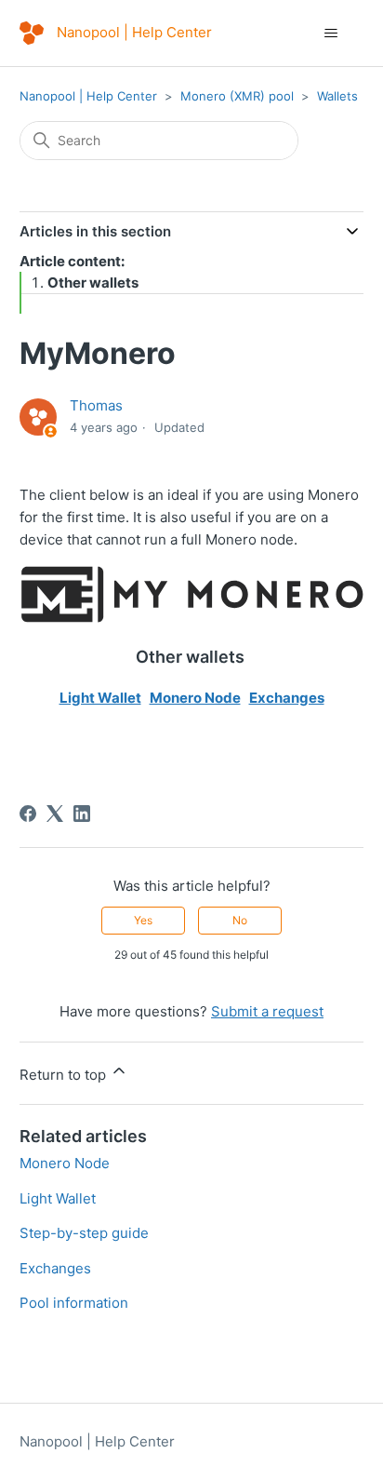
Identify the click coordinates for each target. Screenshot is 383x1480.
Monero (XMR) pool (237, 95)
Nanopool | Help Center (88, 95)
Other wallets (93, 282)
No (239, 920)
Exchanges (286, 697)
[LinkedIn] (81, 813)
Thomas (96, 405)
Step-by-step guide (84, 1233)
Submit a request (267, 1011)
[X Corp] (54, 813)
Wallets (337, 95)
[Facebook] (28, 813)
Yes (143, 920)
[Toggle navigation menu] (330, 33)
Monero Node (195, 697)
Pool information (74, 1303)
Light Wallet (100, 697)
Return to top (65, 1074)
